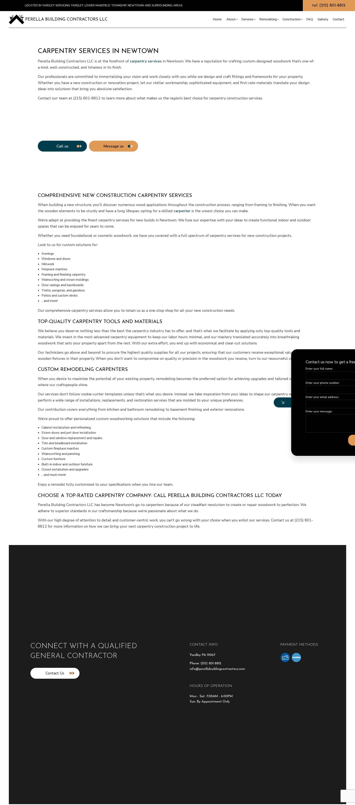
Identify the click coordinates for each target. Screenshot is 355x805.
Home (217, 19)
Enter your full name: (280, 369)
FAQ (309, 19)
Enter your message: (280, 411)
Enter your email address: (283, 397)
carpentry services (146, 61)
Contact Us (55, 673)
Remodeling (268, 19)
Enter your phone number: (284, 383)
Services (247, 19)
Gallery (323, 19)
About (231, 19)
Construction (291, 19)
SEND (321, 440)
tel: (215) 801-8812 (328, 5)
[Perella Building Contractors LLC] (16, 19)
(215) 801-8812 (211, 663)
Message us (113, 146)
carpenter (182, 210)
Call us (62, 146)
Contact (338, 19)
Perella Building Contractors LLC (66, 19)
